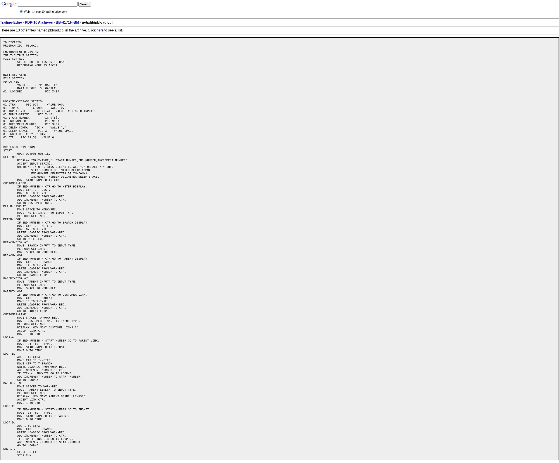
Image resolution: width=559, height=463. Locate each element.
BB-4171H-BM (67, 22)
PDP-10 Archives (39, 22)
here (100, 30)
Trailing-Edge (11, 22)
